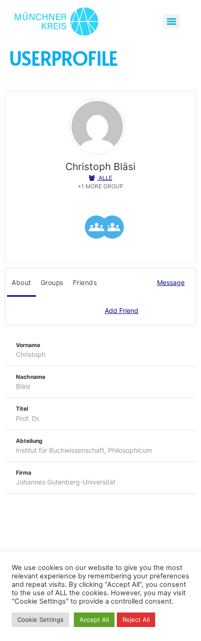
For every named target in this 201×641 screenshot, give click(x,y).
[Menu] (171, 21)
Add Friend (121, 310)
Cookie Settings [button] (40, 619)
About (21, 282)
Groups (52, 282)
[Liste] (96, 228)
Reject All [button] (136, 619)
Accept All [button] (94, 619)
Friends (85, 282)
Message (171, 282)
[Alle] (112, 228)
